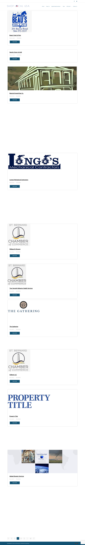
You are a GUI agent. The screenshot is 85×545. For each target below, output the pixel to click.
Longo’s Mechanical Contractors (19, 180)
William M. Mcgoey (15, 249)
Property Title (14, 416)
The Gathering (14, 326)
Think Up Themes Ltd (16, 543)
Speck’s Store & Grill (16, 52)
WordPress (27, 543)
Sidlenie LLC (13, 375)
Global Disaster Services (17, 476)
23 (30, 538)
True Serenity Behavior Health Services (21, 288)
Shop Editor (19, 38)
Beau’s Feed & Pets (15, 35)
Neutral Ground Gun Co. (17, 93)
